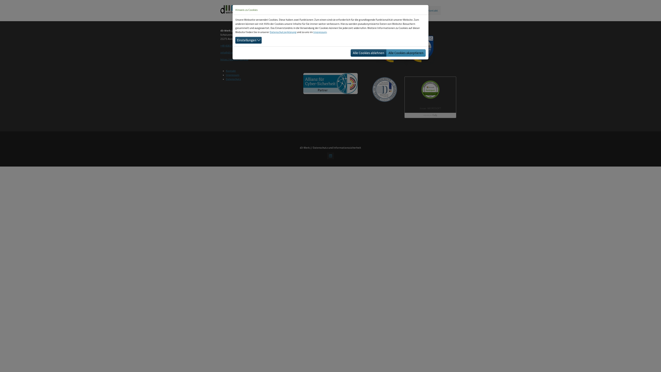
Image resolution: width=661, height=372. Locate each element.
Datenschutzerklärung (283, 32)
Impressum (320, 32)
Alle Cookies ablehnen (368, 53)
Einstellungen (246, 40)
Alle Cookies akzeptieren (406, 53)
